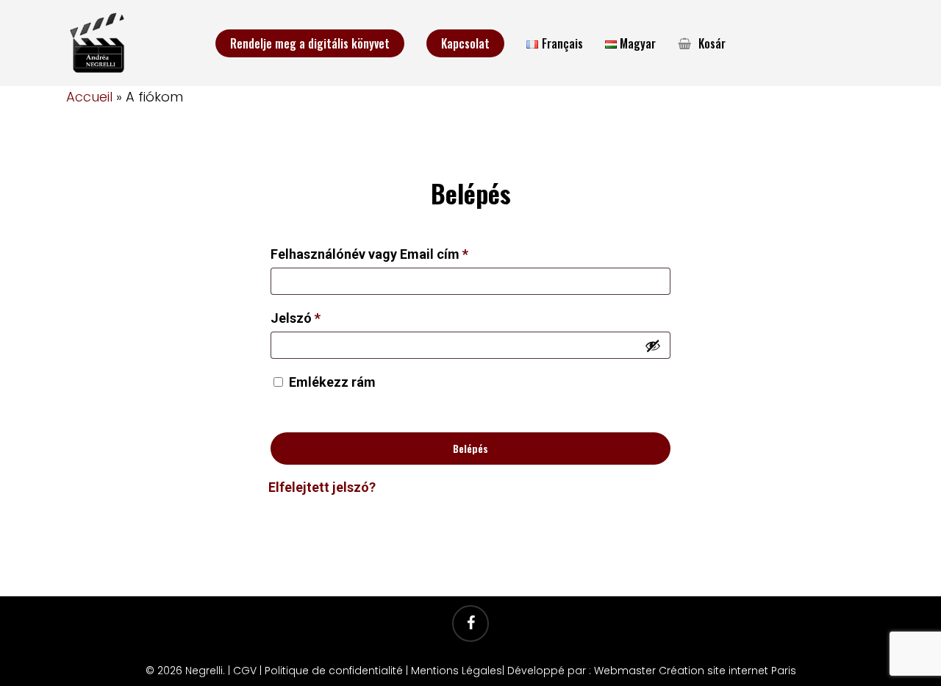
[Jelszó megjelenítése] (653, 345)
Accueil (89, 96)
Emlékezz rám (332, 382)
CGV (245, 670)
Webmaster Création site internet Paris (695, 670)
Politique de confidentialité (334, 670)
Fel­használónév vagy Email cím (396, 254)
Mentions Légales (456, 670)
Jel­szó (322, 318)
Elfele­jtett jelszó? (322, 487)
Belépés (470, 448)
